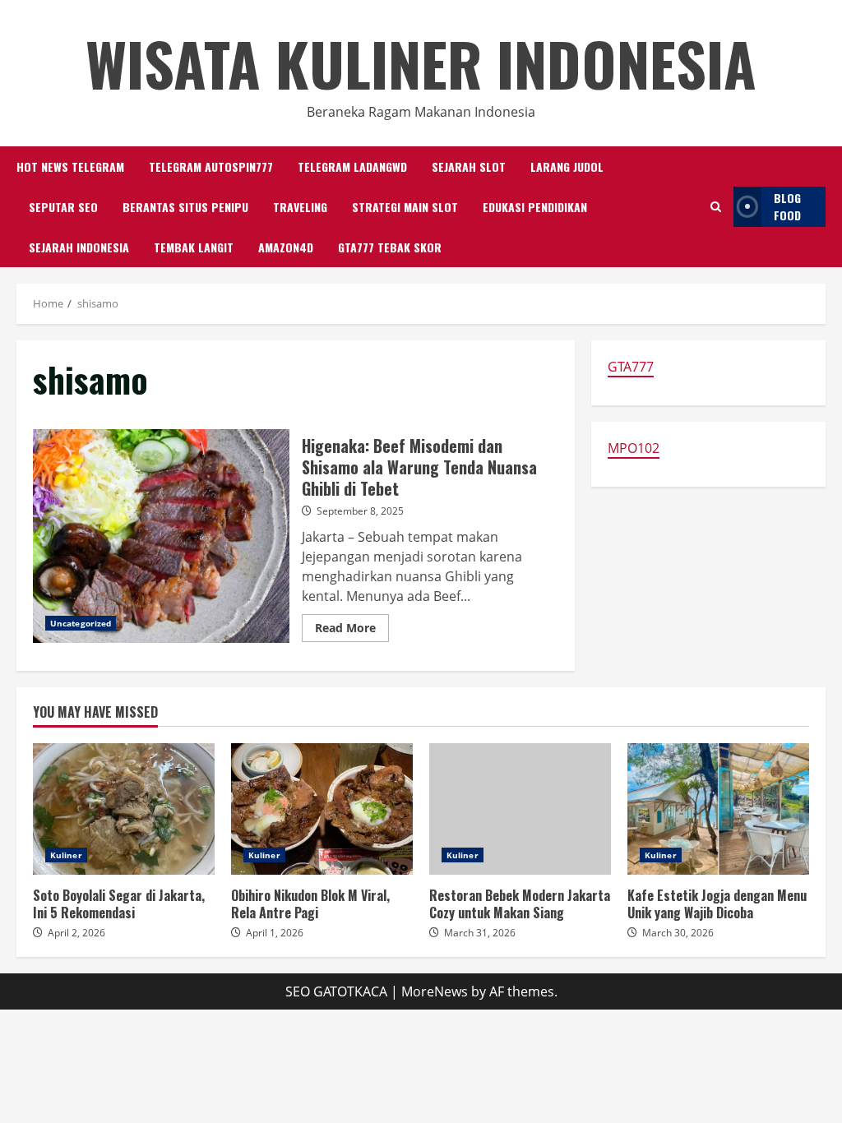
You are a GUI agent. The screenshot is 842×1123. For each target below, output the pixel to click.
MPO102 (633, 448)
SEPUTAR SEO (63, 206)
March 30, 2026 (678, 933)
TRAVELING (300, 206)
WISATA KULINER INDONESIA (421, 63)
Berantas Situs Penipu (185, 206)
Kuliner (66, 855)
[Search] (715, 207)
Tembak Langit (194, 247)
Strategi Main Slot (405, 206)
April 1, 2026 (274, 933)
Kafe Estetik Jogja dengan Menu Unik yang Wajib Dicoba (718, 809)
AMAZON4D (285, 247)
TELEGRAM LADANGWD (352, 166)
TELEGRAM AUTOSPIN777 (211, 166)
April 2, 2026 (76, 933)
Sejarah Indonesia (79, 247)
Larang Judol (567, 166)
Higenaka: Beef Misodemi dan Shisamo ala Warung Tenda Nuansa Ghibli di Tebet (161, 536)
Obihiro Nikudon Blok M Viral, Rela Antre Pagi (322, 809)
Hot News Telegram (70, 166)
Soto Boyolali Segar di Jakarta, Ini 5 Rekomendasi (124, 809)
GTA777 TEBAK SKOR (390, 247)
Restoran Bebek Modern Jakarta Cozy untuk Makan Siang (520, 809)
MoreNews (434, 991)
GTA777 (631, 367)
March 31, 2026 (480, 933)
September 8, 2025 (360, 511)
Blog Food (787, 206)
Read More (352, 630)
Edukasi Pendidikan (535, 206)
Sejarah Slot (469, 166)
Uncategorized (80, 623)
